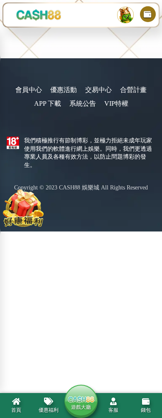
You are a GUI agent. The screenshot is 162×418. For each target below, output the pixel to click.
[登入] (125, 15)
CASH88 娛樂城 (79, 187)
